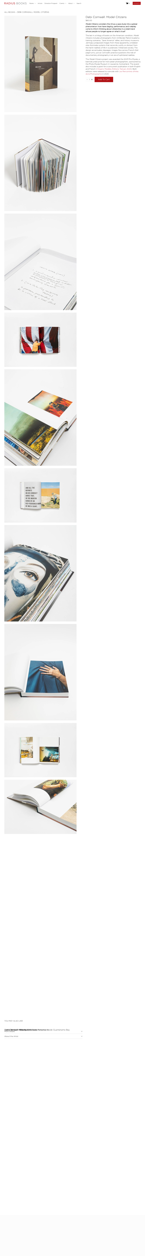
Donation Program (50, 3)
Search (79, 3)
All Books (9, 12)
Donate (136, 3)
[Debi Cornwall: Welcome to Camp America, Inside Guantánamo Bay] (37, 1026)
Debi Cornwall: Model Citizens (33, 12)
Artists (40, 3)
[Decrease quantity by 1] (87, 79)
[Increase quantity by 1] (92, 79)
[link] (40, 64)
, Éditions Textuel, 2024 (114, 69)
